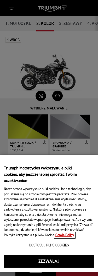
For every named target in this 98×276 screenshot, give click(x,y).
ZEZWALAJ (49, 261)
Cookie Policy (64, 235)
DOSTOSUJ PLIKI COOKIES (49, 245)
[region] (49, 213)
